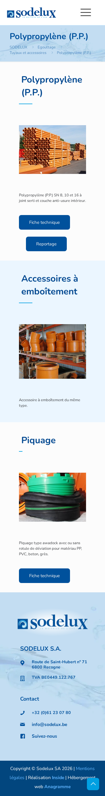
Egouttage (47, 47)
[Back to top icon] (93, 784)
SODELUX (18, 47)
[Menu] (85, 12)
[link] (52, 622)
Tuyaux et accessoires (28, 52)
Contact (29, 698)
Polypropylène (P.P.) (74, 52)
